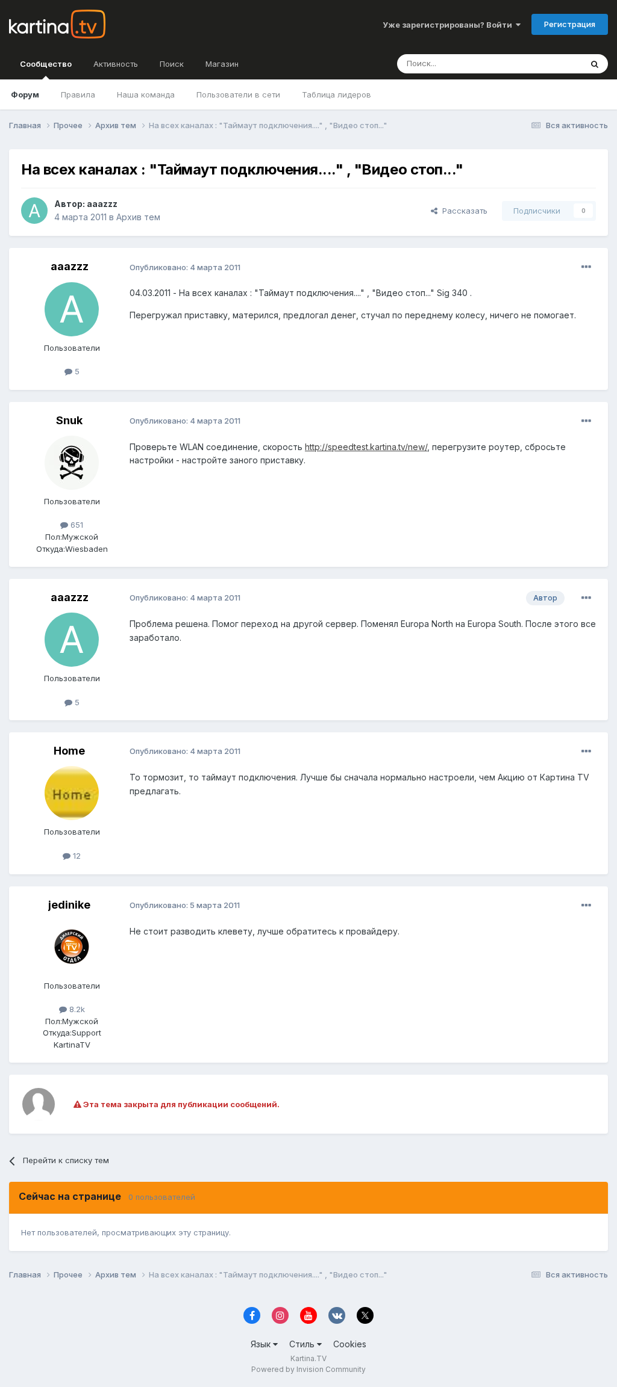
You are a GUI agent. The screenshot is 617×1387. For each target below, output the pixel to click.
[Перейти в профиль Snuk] (72, 463)
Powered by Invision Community (308, 1369)
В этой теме (543, 63)
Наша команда (146, 94)
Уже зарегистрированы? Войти (449, 24)
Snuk (69, 420)
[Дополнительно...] (586, 267)
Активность (115, 64)
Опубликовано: (185, 267)
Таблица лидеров (336, 94)
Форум (25, 94)
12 (75, 855)
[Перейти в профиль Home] (72, 793)
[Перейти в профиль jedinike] (72, 947)
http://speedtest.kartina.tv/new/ (366, 447)
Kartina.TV (308, 1358)
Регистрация (569, 24)
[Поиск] (594, 63)
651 (75, 525)
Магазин (222, 64)
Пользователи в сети (238, 94)
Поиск (172, 64)
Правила (78, 94)
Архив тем (138, 217)
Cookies (349, 1344)
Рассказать (462, 210)
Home (69, 750)
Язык (262, 1344)
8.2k (76, 1009)
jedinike (69, 904)
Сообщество (46, 64)
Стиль (303, 1344)
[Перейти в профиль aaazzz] (34, 210)
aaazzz (102, 204)
